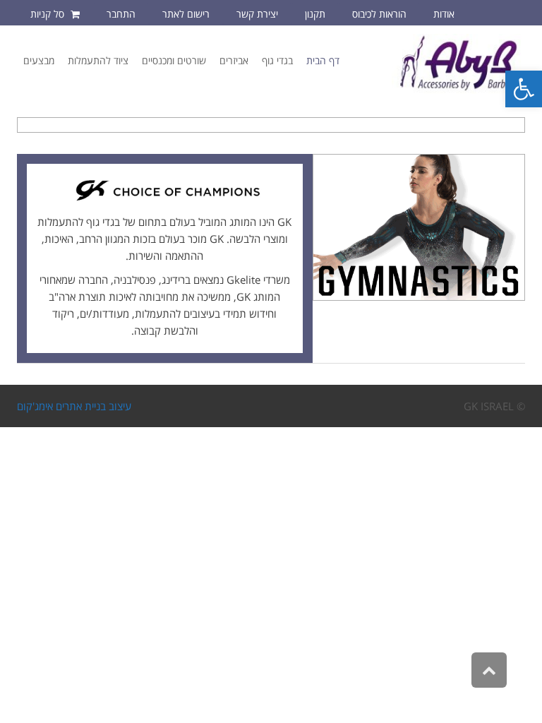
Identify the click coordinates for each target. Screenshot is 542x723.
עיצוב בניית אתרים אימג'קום (74, 406)
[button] (523, 89)
